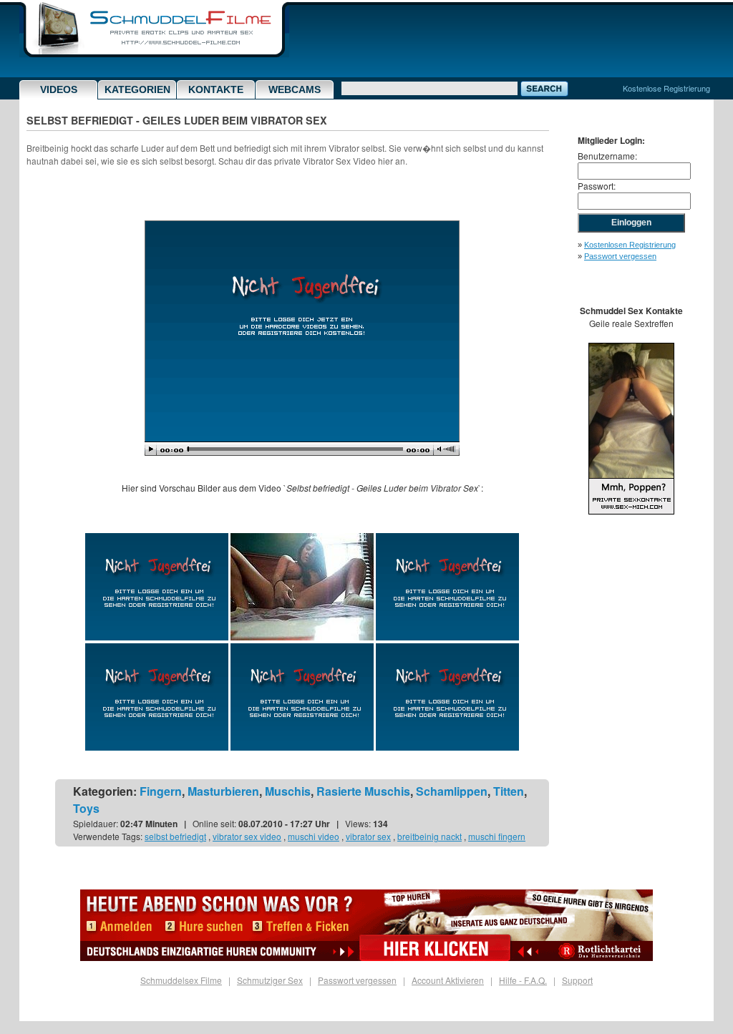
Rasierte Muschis (363, 791)
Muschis (288, 791)
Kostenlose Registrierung (666, 88)
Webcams (294, 89)
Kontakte (215, 89)
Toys (86, 808)
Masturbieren (223, 791)
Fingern (161, 791)
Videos (58, 89)
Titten (508, 791)
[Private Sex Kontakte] (631, 510)
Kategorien (137, 89)
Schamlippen (451, 791)
